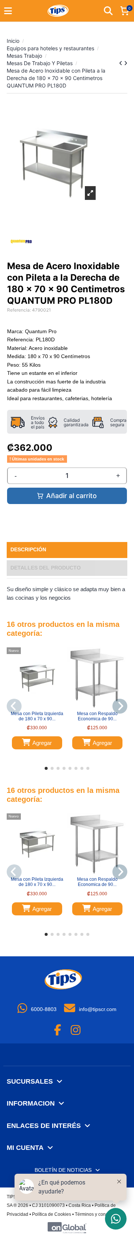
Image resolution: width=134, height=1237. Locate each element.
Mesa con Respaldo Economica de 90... (97, 716)
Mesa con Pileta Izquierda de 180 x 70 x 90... (37, 716)
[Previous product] (121, 63)
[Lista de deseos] (32, 705)
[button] (46, 768)
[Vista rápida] (41, 705)
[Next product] (125, 63)
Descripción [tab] (28, 549)
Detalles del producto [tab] (45, 568)
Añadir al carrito (71, 496)
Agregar (42, 743)
